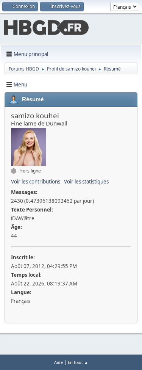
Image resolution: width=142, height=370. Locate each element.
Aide (58, 362)
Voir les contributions (35, 181)
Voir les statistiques (86, 181)
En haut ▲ (78, 362)
